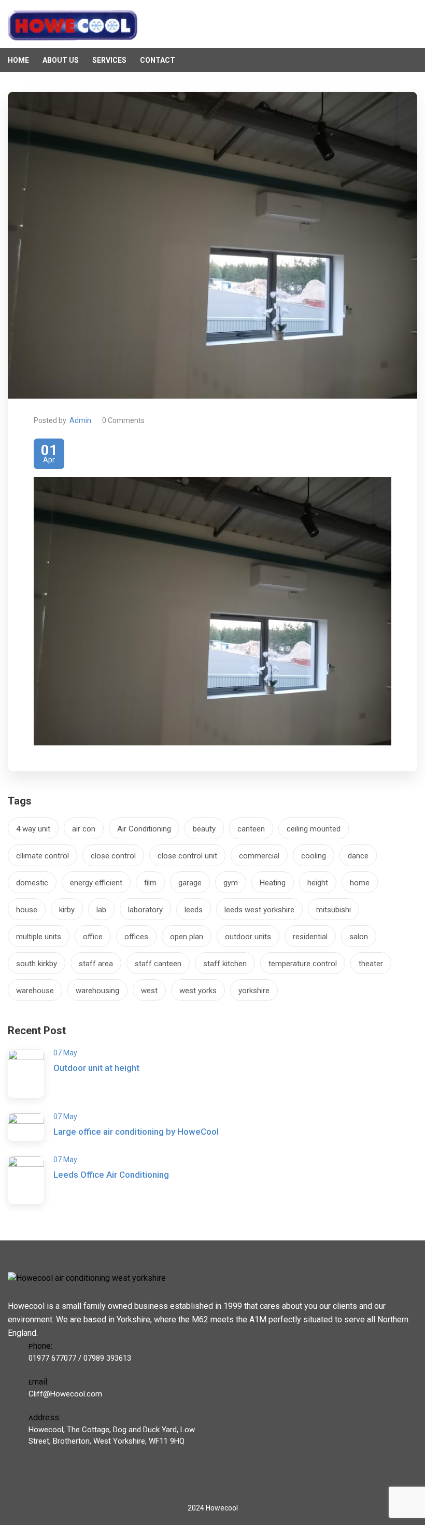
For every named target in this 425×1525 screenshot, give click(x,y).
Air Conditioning (144, 829)
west (149, 990)
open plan (186, 936)
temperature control (302, 963)
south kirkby (36, 963)
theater (371, 963)
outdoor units (248, 936)
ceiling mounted (314, 829)
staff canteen (158, 963)
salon (358, 936)
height (317, 882)
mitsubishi (333, 909)
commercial (259, 855)
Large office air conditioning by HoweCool (136, 1131)
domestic (32, 882)
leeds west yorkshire (259, 909)
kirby (67, 909)
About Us (60, 60)
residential (310, 936)
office (93, 936)
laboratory (145, 909)
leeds (194, 909)
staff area (96, 963)
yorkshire (254, 990)
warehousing (97, 990)
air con (83, 829)
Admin (80, 420)
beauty (204, 829)
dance (358, 855)
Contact (157, 60)
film (150, 882)
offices (136, 936)
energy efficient (96, 882)
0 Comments (123, 420)
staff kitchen (225, 963)
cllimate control (42, 855)
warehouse (35, 990)
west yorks (198, 990)
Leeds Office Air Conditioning (111, 1174)
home (360, 882)
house (26, 909)
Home (18, 60)
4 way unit (33, 829)
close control (113, 855)
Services (109, 60)
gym (230, 882)
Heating (273, 882)
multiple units (38, 936)
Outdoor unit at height (96, 1068)
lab (101, 909)
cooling (313, 855)
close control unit (187, 855)
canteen (251, 829)
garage (190, 882)
